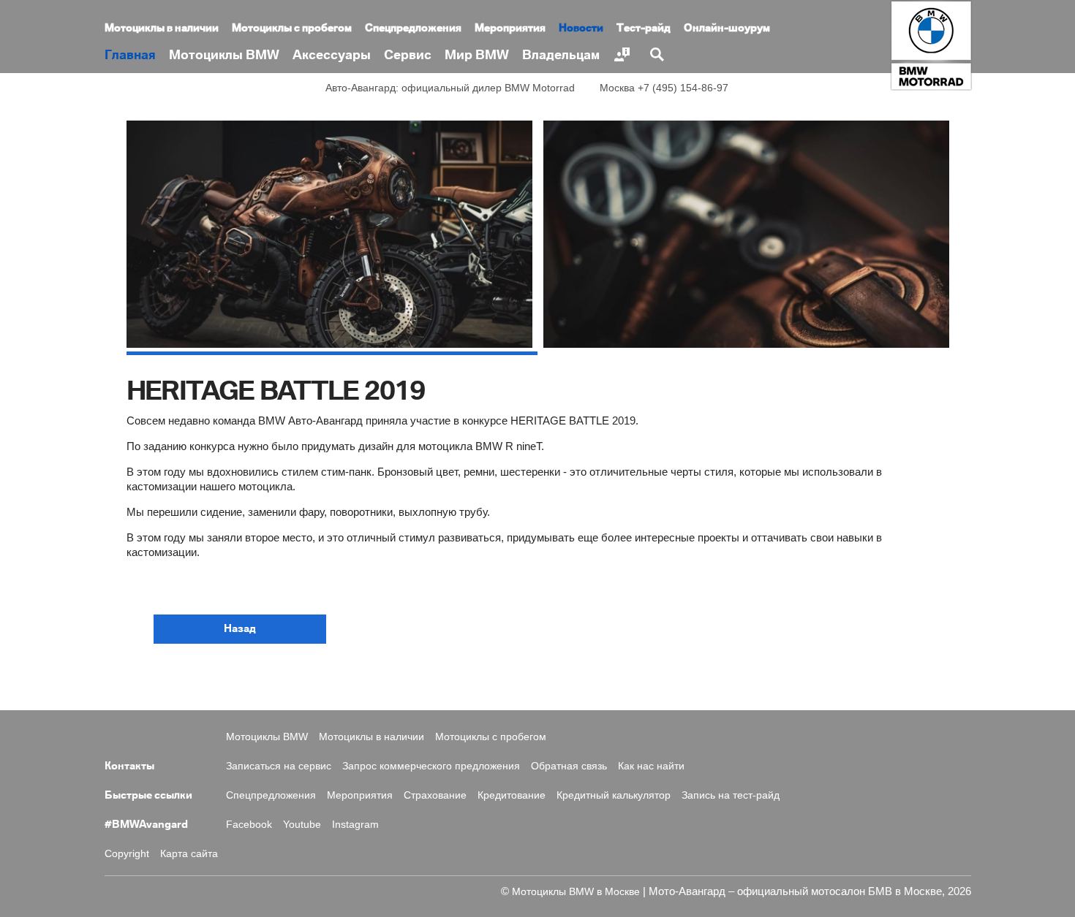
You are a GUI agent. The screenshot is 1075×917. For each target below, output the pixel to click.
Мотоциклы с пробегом (292, 28)
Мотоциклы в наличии (162, 28)
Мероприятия (510, 28)
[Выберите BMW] (624, 54)
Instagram (355, 824)
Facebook (249, 824)
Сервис (407, 55)
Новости (581, 28)
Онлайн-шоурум (727, 28)
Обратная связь (569, 766)
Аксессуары (332, 55)
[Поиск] (659, 54)
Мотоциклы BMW (224, 55)
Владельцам (561, 55)
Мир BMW (477, 55)
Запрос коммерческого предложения (431, 766)
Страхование (435, 795)
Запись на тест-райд (731, 795)
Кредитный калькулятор (614, 795)
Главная (130, 55)
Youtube (302, 824)
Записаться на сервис (278, 766)
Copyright (127, 853)
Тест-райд (643, 28)
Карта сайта (189, 853)
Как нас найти (651, 766)
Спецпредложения (413, 28)
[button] (240, 629)
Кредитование (512, 795)
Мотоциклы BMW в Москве (576, 891)
